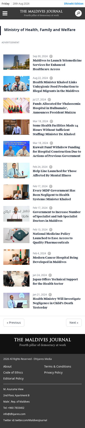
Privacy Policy (53, 372)
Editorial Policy (13, 378)
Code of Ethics (13, 372)
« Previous (14, 322)
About (7, 366)
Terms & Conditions (57, 366)
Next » (74, 322)
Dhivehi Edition (73, 3)
